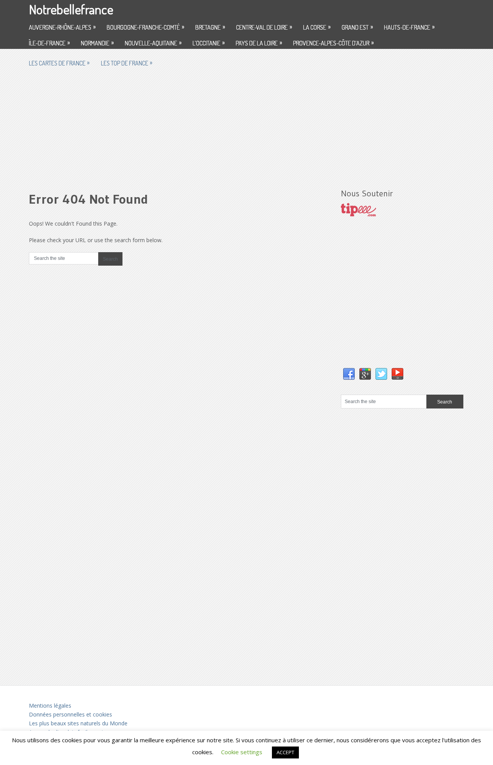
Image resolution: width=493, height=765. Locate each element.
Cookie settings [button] (241, 752)
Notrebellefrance (71, 9)
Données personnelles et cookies (70, 714)
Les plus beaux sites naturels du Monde (78, 723)
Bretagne (210, 27)
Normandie (97, 43)
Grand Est (357, 27)
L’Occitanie (209, 43)
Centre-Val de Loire (264, 27)
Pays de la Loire (259, 43)
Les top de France (126, 63)
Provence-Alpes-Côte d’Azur (333, 43)
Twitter (381, 374)
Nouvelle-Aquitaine (153, 43)
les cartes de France (59, 63)
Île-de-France (49, 43)
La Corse (316, 27)
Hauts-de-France (409, 27)
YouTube (397, 374)
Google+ (365, 374)
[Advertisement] (246, 126)
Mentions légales (50, 705)
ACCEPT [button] (285, 752)
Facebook (349, 374)
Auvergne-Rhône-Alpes (62, 27)
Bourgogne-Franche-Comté (145, 27)
